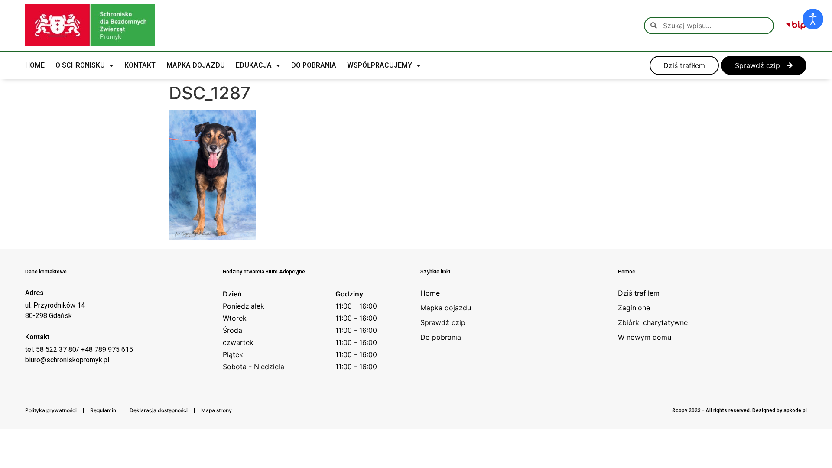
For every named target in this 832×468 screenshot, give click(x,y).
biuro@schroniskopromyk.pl (67, 360)
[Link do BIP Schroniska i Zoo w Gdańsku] (796, 25)
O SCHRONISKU (80, 65)
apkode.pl (795, 410)
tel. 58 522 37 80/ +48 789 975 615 (79, 349)
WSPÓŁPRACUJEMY (379, 65)
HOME (35, 65)
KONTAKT (140, 65)
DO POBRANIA (313, 65)
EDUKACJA (254, 65)
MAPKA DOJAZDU (195, 65)
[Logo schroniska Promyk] (90, 25)
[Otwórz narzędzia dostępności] (813, 19)
